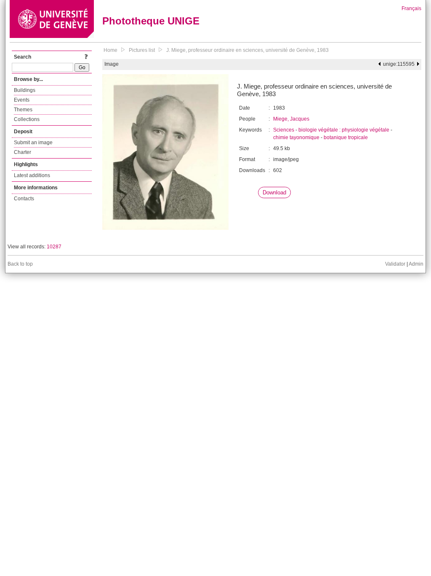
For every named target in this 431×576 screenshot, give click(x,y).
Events (21, 100)
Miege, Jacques (291, 119)
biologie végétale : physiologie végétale (343, 130)
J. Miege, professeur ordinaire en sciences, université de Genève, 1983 (247, 50)
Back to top (20, 264)
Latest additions (32, 175)
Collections (27, 119)
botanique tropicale (346, 137)
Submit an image (33, 142)
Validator (395, 264)
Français (411, 8)
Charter (22, 152)
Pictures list (142, 50)
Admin (416, 264)
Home (110, 50)
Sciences (283, 130)
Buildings (24, 90)
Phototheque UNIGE (151, 21)
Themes (23, 110)
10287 (54, 247)
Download (274, 192)
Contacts (24, 199)
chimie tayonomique (296, 137)
